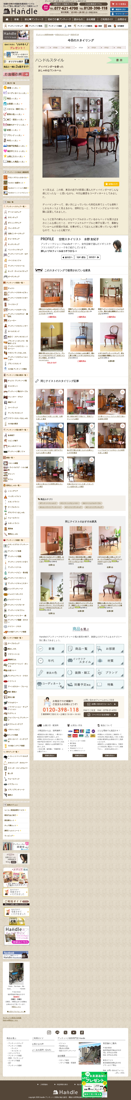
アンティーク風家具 (84, 26)
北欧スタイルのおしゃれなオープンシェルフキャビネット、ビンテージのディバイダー (52, 311)
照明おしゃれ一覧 (13, 485)
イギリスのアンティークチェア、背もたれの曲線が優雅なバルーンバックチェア (111, 355)
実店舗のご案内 (109, 1043)
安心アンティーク (34, 19)
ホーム (7, 19)
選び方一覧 (11, 83)
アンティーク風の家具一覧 (16, 375)
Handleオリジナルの (17, 188)
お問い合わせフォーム (115, 1070)
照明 (69, 26)
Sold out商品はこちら (10, 1020)
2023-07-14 (75, 34)
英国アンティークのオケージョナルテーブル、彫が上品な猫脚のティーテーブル (111, 311)
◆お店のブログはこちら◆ (16, 1011)
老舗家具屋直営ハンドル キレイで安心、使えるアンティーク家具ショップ (21, 9)
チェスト (15, 1048)
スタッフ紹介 (64, 1060)
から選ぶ (13, 88)
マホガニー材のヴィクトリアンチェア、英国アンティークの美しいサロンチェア (80, 605)
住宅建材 (120, 26)
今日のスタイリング (62, 34)
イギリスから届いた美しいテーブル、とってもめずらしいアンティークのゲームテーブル (109, 559)
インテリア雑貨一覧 (13, 638)
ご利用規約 (44, 1084)
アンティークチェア (15, 26)
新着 (16, 19)
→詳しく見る (119, 1073)
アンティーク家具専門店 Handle (71, 1038)
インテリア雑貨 (14, 1061)
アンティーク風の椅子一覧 (16, 430)
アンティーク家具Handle (44, 34)
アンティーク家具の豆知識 (12, 1018)
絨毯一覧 (9, 458)
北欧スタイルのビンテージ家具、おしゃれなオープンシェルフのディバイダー (51, 559)
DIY (9, 1063)
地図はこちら (16, 1007)
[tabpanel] (80, 126)
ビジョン (62, 1043)
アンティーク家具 (35, 26)
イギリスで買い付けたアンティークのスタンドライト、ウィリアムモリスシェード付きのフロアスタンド (51, 605)
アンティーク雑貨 (55, 26)
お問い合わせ (122, 19)
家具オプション (12, 805)
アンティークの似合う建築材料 (18, 172)
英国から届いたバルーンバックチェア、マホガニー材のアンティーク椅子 (109, 605)
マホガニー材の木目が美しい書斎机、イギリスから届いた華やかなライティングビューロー (80, 559)
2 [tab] (79, 179)
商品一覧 (10, 202)
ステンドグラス (14, 1053)
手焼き (17, 177)
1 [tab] (75, 179)
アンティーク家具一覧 (14, 283)
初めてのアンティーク (67, 1051)
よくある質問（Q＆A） (42, 1050)
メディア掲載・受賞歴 (67, 1063)
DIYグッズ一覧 (11, 752)
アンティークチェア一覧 (15, 206)
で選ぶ (16, 109)
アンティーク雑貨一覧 (14, 540)
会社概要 (91, 19)
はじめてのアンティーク (59, 19)
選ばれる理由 (64, 1048)
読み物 (78, 19)
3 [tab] (82, 179)
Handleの (16, 183)
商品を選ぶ (11, 1038)
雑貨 (100, 26)
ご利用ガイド (107, 19)
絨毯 (109, 26)
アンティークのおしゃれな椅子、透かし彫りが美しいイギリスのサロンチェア (81, 355)
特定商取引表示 (62, 1084)
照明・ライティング (15, 1058)
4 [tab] (86, 179)
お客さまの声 (38, 1044)
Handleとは (63, 1046)
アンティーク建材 (15, 1065)
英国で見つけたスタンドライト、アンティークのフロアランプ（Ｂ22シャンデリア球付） (52, 355)
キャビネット (16, 1051)
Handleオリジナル (18, 193)
